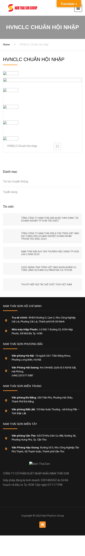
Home (6, 44)
